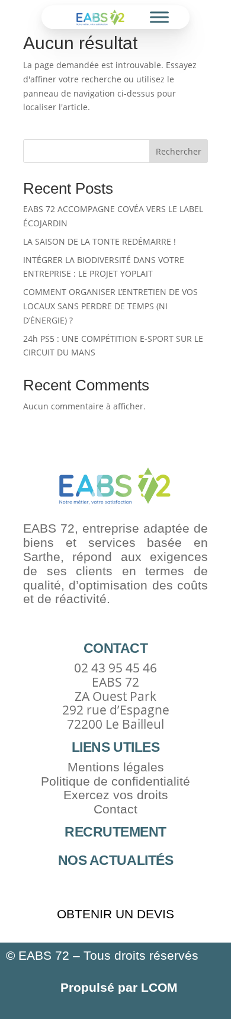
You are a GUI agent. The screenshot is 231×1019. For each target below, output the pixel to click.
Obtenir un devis (115, 914)
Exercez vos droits (115, 795)
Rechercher (178, 151)
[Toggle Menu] (159, 17)
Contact (115, 809)
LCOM (157, 987)
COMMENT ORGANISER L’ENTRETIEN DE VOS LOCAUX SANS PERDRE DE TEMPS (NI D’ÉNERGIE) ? (110, 306)
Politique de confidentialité (115, 781)
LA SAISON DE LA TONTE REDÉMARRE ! (99, 241)
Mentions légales (116, 767)
